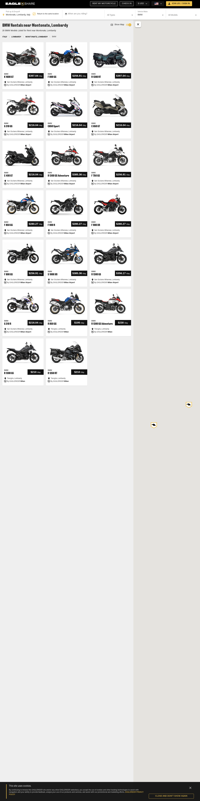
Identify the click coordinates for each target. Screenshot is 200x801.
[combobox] (17, 13)
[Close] (190, 787)
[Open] (132, 15)
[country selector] (157, 3)
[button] (104, 3)
